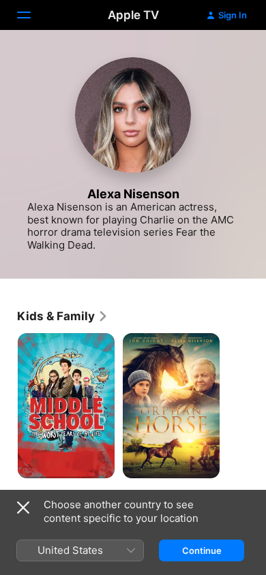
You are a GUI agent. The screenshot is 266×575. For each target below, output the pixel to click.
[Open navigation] (32, 15)
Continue (202, 550)
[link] (62, 316)
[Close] (23, 507)
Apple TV (133, 15)
